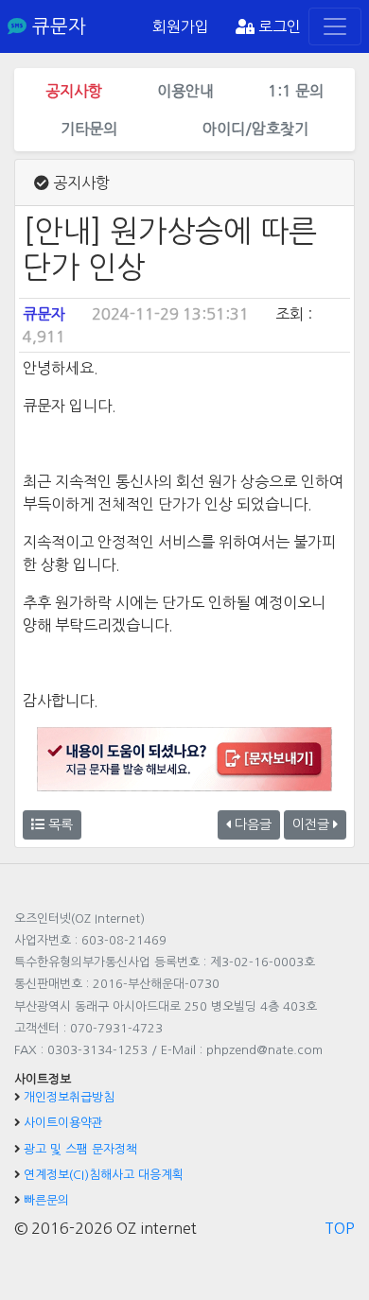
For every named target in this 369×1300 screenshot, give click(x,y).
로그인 (278, 26)
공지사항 (73, 90)
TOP (340, 1228)
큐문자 (56, 26)
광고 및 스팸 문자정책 (80, 1149)
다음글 (251, 824)
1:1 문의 (296, 90)
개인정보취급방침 (69, 1097)
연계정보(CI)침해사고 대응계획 (104, 1175)
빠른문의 (46, 1200)
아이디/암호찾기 (255, 128)
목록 (58, 824)
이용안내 (185, 90)
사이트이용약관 (63, 1123)
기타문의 (89, 128)
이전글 (312, 824)
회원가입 (180, 26)
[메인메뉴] (334, 26)
